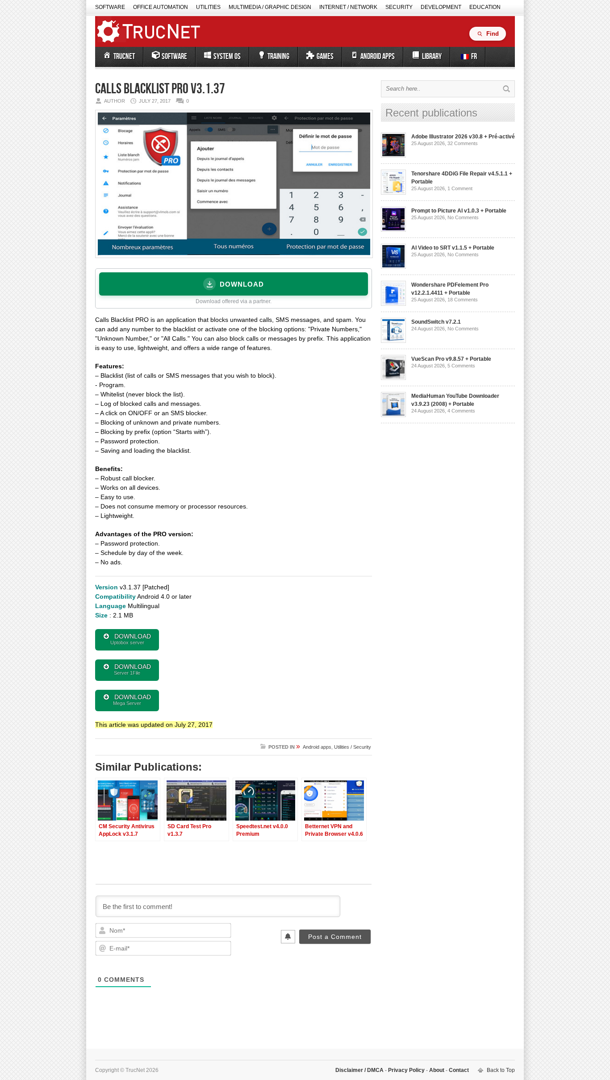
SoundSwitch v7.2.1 (436, 322)
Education (485, 7)
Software (110, 7)
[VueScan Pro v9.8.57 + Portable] (393, 378)
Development (441, 7)
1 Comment (459, 188)
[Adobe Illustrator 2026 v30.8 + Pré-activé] (393, 156)
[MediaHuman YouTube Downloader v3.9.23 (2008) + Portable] (393, 415)
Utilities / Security (352, 747)
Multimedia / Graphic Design (270, 7)
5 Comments (461, 365)
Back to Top (501, 1070)
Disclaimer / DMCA (360, 1070)
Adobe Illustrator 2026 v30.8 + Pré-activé (463, 136)
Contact (458, 1070)
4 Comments (461, 410)
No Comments (463, 217)
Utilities (208, 7)
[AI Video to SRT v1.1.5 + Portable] (393, 267)
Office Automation (160, 7)
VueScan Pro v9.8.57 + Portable (451, 359)
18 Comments (462, 299)
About (437, 1070)
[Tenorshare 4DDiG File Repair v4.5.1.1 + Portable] (393, 193)
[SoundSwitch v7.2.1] (393, 341)
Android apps (317, 747)
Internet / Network (348, 7)
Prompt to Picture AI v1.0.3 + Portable (458, 211)
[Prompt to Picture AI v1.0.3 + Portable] (393, 230)
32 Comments (462, 143)
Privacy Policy (406, 1070)
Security (399, 7)
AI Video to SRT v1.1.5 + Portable (452, 248)
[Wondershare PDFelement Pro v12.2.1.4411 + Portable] (393, 304)
